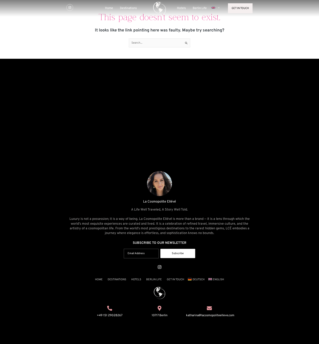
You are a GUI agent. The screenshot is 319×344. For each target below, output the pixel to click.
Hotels (181, 8)
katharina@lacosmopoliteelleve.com (210, 315)
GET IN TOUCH (175, 279)
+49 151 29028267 (109, 315)
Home (109, 8)
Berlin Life (200, 8)
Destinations (128, 8)
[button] (214, 7)
